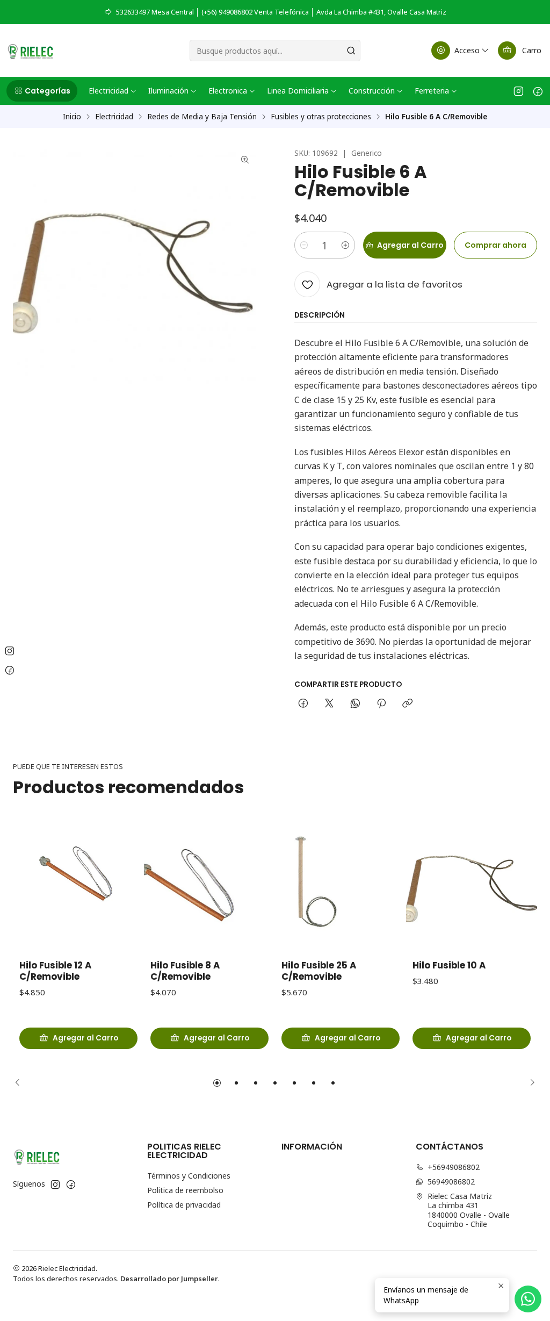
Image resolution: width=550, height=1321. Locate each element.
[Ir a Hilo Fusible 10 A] (471, 885)
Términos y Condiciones (188, 1176)
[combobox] (275, 50)
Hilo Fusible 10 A (449, 965)
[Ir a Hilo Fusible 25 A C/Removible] (340, 885)
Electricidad (114, 116)
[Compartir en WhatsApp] (355, 704)
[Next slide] (529, 1082)
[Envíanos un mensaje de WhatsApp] (528, 1299)
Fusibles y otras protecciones (321, 116)
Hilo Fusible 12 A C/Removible (55, 971)
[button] (41, 91)
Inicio (72, 116)
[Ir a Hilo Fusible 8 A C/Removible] (209, 885)
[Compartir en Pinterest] (381, 704)
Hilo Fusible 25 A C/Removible (318, 971)
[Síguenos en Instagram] (518, 90)
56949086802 (451, 1181)
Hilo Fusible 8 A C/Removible (185, 971)
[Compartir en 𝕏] (329, 704)
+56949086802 (454, 1167)
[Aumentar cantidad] (345, 245)
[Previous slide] (21, 1082)
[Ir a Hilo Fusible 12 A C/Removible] (78, 885)
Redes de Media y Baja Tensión (202, 116)
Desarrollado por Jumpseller (169, 1278)
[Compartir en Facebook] (303, 704)
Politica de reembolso (185, 1190)
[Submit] (351, 50)
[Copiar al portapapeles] (407, 704)
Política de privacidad (184, 1205)
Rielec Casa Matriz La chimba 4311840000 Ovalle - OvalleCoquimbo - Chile (469, 1210)
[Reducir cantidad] (304, 245)
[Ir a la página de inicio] (30, 50)
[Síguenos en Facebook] (538, 90)
